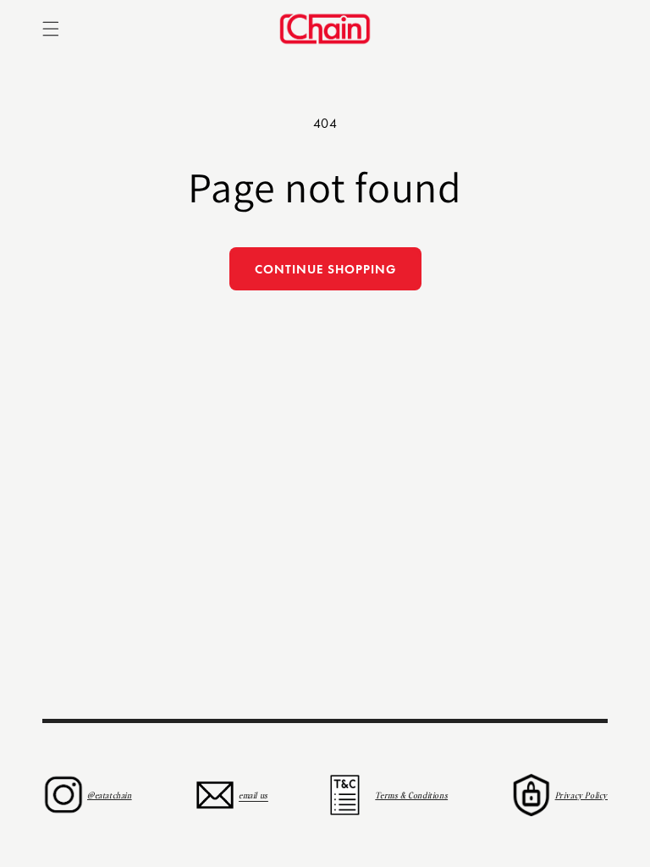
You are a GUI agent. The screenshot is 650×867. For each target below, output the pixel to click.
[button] (50, 28)
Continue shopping (325, 269)
